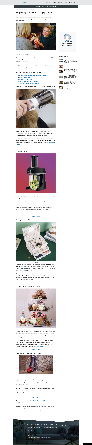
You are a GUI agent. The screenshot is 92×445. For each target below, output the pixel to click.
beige (24, 268)
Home (17, 9)
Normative (60, 2)
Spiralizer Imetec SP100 (25, 77)
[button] (74, 2)
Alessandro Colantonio (20, 15)
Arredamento (48, 2)
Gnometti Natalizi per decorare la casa (28, 81)
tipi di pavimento (42, 380)
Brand (66, 2)
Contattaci (43, 432)
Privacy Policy (68, 442)
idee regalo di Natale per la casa (33, 69)
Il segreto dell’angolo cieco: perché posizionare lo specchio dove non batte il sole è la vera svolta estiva (71, 82)
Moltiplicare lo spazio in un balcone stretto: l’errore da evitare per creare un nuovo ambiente (71, 66)
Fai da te (54, 2)
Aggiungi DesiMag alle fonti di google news (46, 6)
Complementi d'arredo (30, 9)
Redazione (61, 442)
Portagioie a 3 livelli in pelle (25, 79)
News (70, 2)
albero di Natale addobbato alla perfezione (40, 337)
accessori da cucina (48, 198)
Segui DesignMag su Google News (38, 400)
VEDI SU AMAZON (36, 148)
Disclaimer (75, 442)
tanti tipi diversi (39, 346)
